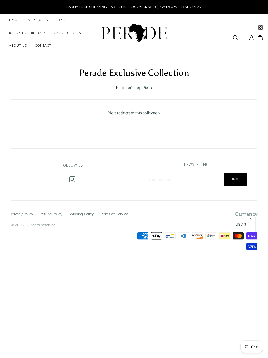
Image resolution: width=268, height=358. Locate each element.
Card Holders (67, 32)
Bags (60, 20)
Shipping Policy (81, 214)
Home (14, 20)
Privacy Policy (22, 214)
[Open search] (235, 37)
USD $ (241, 224)
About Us (18, 45)
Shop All (36, 20)
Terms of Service (114, 214)
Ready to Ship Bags (27, 32)
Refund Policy (51, 214)
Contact (43, 45)
